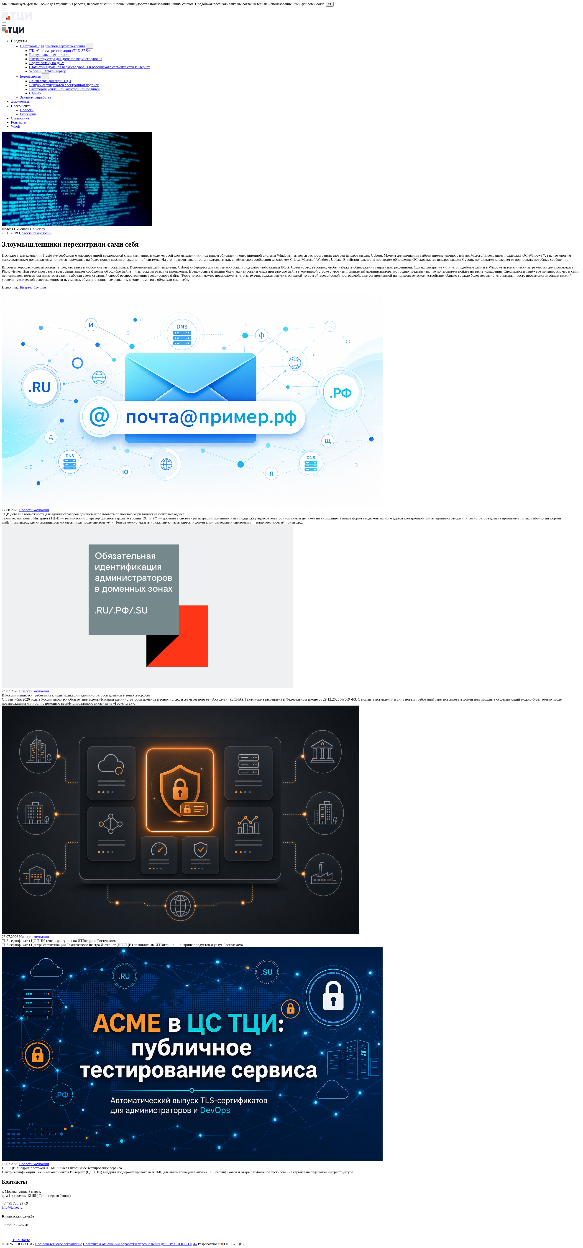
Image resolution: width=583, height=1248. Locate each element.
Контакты (18, 122)
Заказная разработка (35, 97)
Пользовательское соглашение (58, 1244)
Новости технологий (35, 233)
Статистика (20, 118)
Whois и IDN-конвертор (47, 71)
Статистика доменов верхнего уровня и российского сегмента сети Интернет (89, 67)
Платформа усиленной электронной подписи (64, 89)
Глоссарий (28, 114)
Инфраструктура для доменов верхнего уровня (65, 59)
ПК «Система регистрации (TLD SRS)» (60, 51)
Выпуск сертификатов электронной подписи (64, 85)
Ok (330, 4)
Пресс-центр (21, 106)
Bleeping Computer (34, 287)
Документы (20, 101)
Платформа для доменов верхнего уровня (52, 46)
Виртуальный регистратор (49, 55)
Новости (26, 110)
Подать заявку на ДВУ (46, 63)
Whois (15, 126)
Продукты (19, 41)
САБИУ (35, 93)
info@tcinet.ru (12, 1207)
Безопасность (30, 76)
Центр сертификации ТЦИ (50, 81)
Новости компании (34, 510)
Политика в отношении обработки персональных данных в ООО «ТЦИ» (140, 1244)
